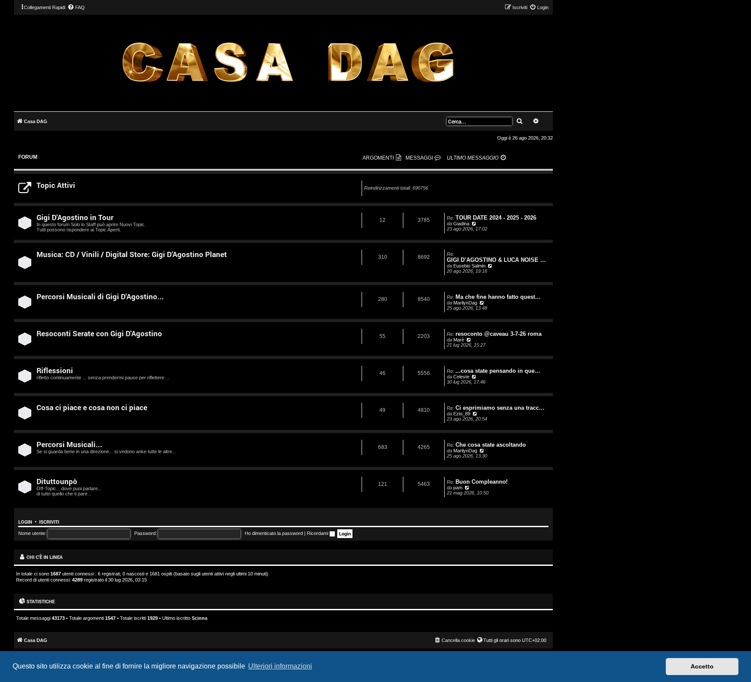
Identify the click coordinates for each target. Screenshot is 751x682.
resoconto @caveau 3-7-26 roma (498, 334)
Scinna (199, 618)
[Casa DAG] (287, 62)
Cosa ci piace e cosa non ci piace (92, 407)
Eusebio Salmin (469, 265)
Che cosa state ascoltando (490, 444)
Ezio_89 (461, 413)
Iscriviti (49, 522)
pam (457, 487)
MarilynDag (465, 302)
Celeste (461, 376)
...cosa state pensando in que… (497, 371)
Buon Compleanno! (481, 481)
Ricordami (318, 533)
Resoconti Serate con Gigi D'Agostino (99, 333)
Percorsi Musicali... (69, 444)
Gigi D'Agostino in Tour (75, 217)
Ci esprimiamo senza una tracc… (500, 408)
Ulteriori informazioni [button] (280, 666)
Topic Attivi (56, 185)
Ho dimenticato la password (274, 533)
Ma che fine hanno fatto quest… (498, 297)
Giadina (461, 223)
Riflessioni (55, 370)
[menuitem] (76, 7)
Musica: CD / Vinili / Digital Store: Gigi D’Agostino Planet (132, 254)
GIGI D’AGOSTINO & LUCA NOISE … (496, 260)
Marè (458, 339)
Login (25, 522)
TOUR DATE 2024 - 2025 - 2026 (495, 217)
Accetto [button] (702, 666)
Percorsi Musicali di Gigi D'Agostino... (100, 296)
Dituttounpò (57, 481)
